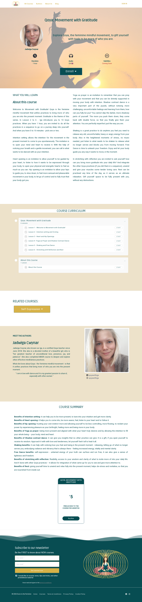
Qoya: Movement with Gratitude (36, 221)
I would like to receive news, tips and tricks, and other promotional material (38, 576)
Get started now (37, 570)
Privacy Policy (68, 594)
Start (118, 227)
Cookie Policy (80, 594)
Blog (57, 4)
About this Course (29, 260)
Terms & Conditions (54, 594)
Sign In (124, 3)
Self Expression (30, 309)
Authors (39, 4)
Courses (42, 594)
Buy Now (71, 518)
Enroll (70, 71)
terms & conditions (45, 582)
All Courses (29, 4)
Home (35, 594)
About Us (48, 4)
